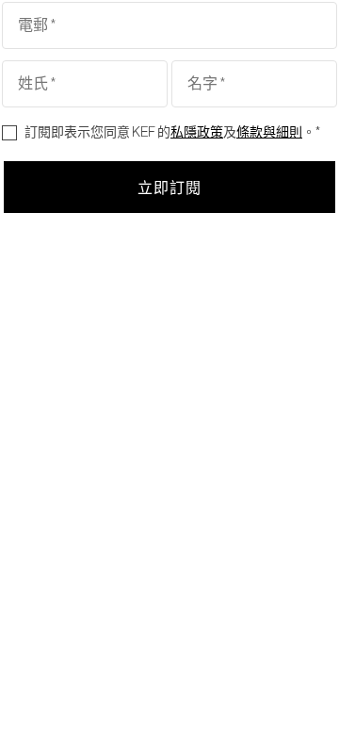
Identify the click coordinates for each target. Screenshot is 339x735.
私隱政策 (196, 132)
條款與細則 (269, 132)
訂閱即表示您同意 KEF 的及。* (172, 132)
